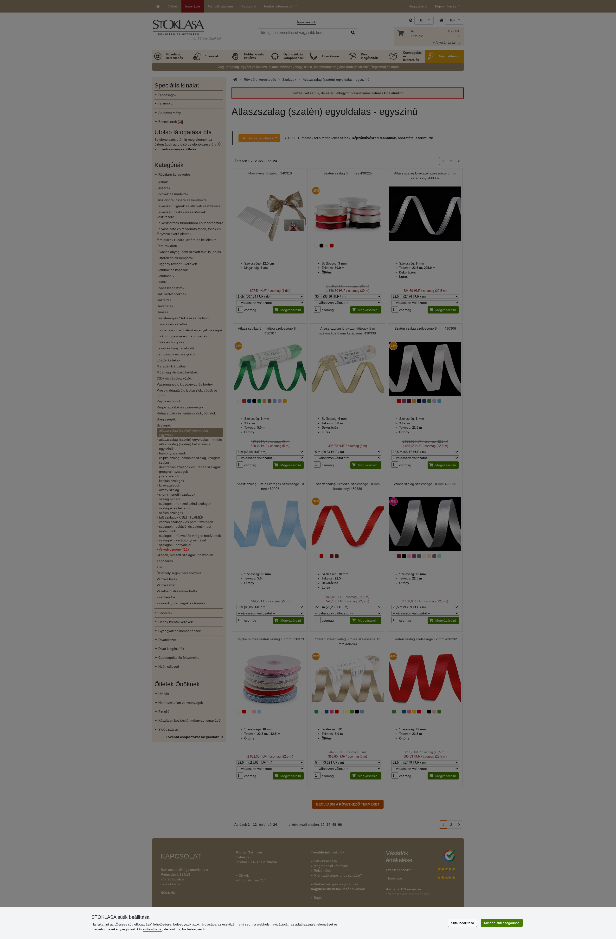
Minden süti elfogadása (502, 923)
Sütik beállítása (462, 923)
